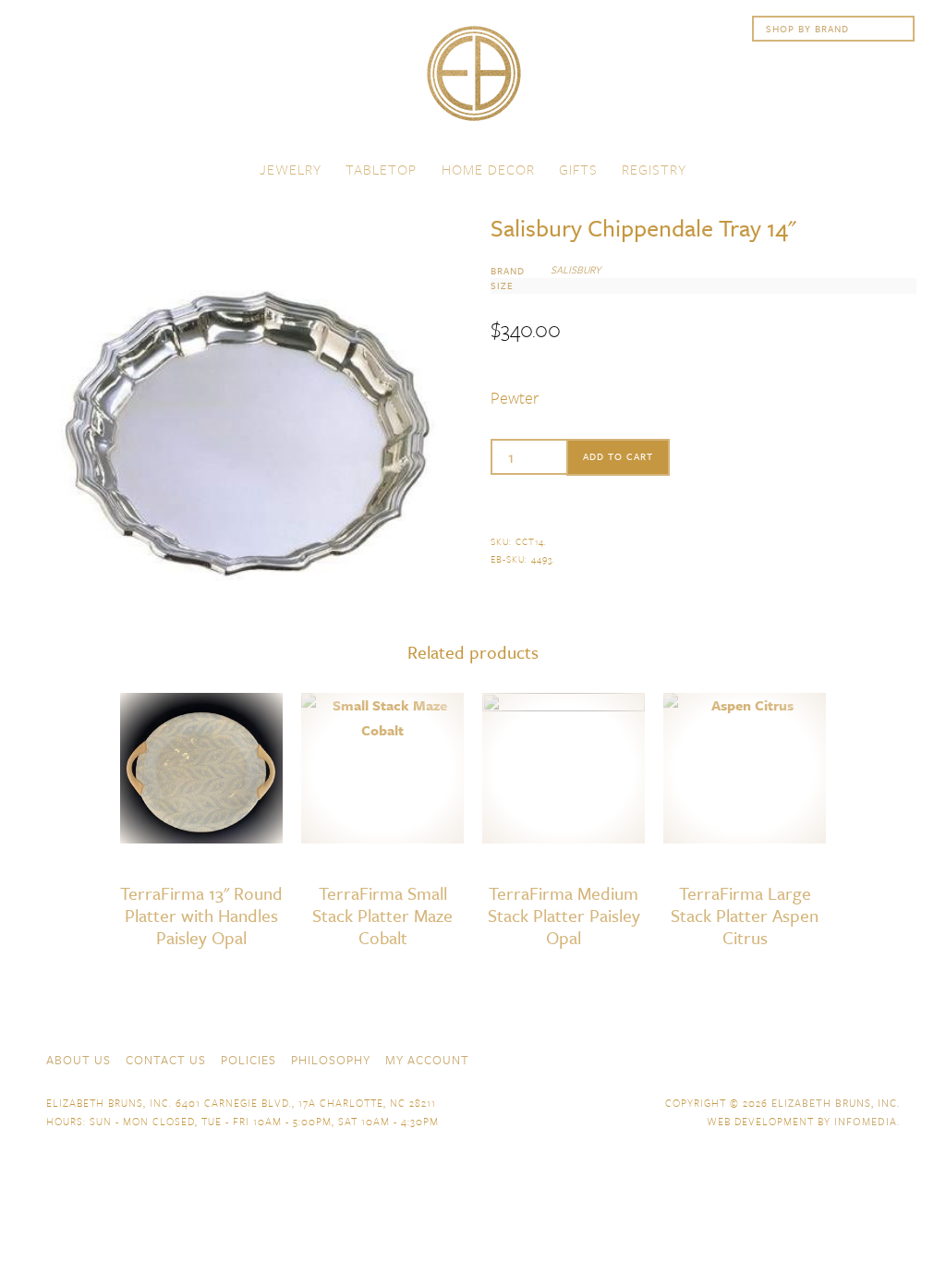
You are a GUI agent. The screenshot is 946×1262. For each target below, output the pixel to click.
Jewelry (290, 169)
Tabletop (381, 169)
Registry (654, 169)
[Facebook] (790, 1058)
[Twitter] (824, 1058)
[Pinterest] (857, 1058)
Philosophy (330, 1059)
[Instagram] (890, 1058)
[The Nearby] (757, 1058)
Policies (248, 1059)
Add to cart (618, 456)
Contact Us (166, 1059)
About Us (78, 1059)
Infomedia (865, 1121)
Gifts (578, 169)
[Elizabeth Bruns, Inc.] (473, 82)
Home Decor (488, 169)
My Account (427, 1059)
